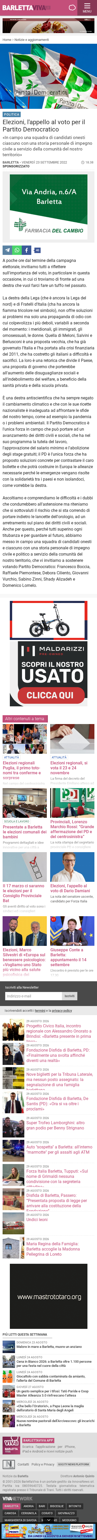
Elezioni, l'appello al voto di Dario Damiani (70, 888)
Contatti (23, 1464)
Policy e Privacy (43, 1464)
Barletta (11, 1506)
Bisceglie (57, 1506)
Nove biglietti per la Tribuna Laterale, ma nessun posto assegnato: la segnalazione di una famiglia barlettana (59, 1082)
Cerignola (28, 1513)
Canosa (10, 1513)
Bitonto (75, 1506)
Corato (47, 1513)
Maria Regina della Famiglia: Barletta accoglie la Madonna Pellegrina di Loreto (53, 1249)
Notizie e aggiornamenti (31, 40)
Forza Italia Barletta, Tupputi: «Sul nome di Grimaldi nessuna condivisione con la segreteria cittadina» (57, 1179)
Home (7, 40)
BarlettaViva (29, 8)
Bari (42, 1506)
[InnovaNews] (9, 1468)
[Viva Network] (18, 1499)
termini (40, 1011)
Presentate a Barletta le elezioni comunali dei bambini (25, 832)
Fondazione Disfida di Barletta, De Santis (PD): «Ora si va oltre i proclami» (57, 1103)
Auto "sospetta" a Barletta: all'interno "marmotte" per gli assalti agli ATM (59, 1150)
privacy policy (62, 1011)
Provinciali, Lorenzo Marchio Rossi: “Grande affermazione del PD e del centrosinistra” (72, 829)
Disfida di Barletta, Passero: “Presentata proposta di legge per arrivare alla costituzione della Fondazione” (56, 1203)
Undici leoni (37, 1219)
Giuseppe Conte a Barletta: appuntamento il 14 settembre (68, 957)
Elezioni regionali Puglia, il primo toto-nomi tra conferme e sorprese (22, 770)
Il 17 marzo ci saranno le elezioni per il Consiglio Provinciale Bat (23, 893)
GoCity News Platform (73, 1464)
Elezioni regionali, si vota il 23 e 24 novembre (68, 767)
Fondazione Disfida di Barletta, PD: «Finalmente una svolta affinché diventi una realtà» (58, 1055)
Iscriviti (69, 996)
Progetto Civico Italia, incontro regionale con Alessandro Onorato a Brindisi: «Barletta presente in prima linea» (59, 1033)
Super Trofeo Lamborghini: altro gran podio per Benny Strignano (55, 1125)
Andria (29, 1506)
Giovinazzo (66, 1513)
